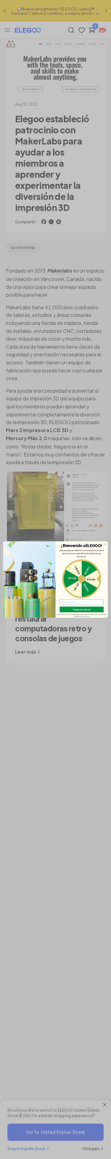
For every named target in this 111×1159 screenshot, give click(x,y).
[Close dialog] (105, 544)
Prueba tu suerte (81, 609)
